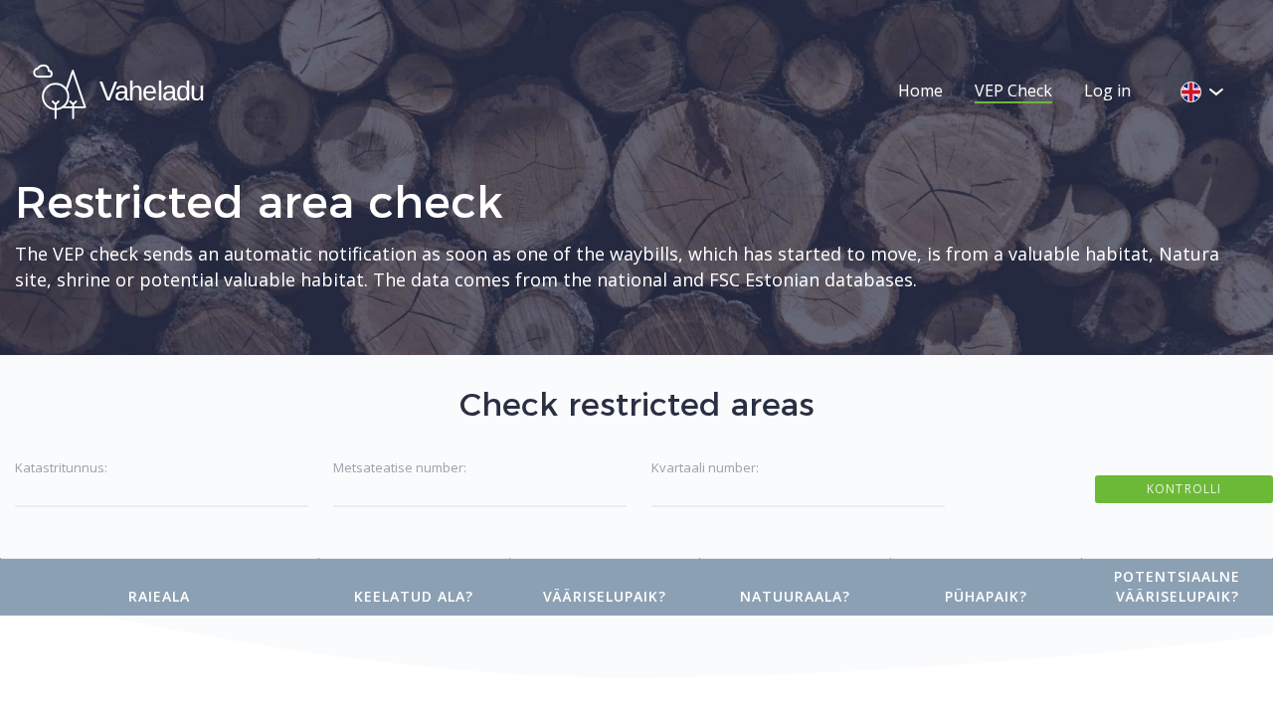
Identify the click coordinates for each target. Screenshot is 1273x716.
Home (920, 90)
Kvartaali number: (705, 467)
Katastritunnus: (61, 467)
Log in (1107, 90)
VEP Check (1013, 90)
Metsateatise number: (399, 467)
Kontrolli (1184, 488)
